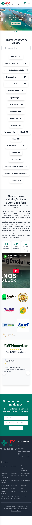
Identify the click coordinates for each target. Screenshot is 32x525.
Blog (19, 454)
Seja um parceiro (24, 451)
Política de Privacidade (20, 509)
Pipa (22, 488)
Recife (13, 491)
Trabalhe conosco (24, 457)
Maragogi (4, 488)
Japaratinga (15, 480)
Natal (13, 488)
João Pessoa (25, 480)
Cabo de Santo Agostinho (4, 475)
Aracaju (4, 466)
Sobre (20, 445)
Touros (23, 496)
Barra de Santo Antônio (24, 468)
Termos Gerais (16, 511)
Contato (21, 448)
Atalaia (13, 466)
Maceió (23, 485)
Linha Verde (5, 485)
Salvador (24, 491)
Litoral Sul (14, 485)
